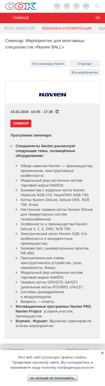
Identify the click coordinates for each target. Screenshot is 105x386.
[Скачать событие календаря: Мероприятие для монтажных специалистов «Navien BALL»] (56, 112)
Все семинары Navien (48, 63)
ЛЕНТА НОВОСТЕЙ (19, 28)
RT (76, 6)
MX (86, 6)
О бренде (84, 63)
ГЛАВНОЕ (21, 18)
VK (66, 6)
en (98, 18)
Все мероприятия (85, 72)
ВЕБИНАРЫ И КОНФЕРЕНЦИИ (66, 28)
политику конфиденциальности (68, 367)
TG (57, 6)
